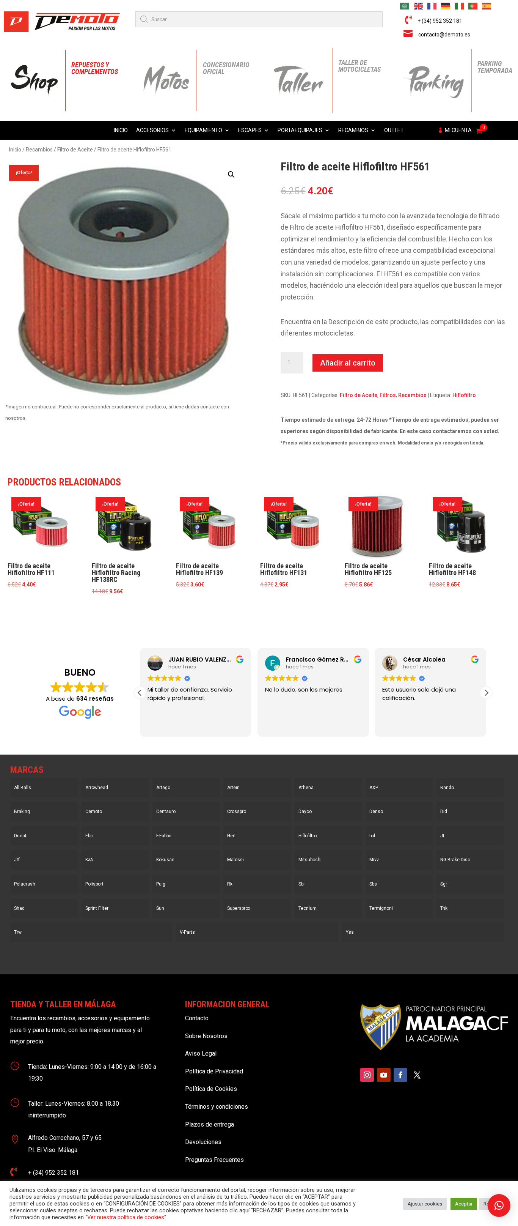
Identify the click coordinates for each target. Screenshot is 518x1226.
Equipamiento (203, 130)
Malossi (235, 859)
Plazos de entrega (209, 1124)
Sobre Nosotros (206, 1036)
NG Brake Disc (455, 859)
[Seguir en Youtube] (384, 1075)
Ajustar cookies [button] (425, 1204)
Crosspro (236, 811)
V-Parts (187, 932)
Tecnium (307, 908)
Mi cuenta (458, 130)
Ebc (89, 835)
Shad (19, 908)
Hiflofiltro (464, 395)
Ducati (21, 835)
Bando (447, 787)
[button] (231, 174)
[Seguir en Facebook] (400, 1075)
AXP (373, 787)
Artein (233, 787)
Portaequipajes (300, 130)
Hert (231, 835)
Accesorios (152, 130)
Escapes (250, 130)
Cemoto (93, 811)
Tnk (443, 908)
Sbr (301, 884)
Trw (18, 932)
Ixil (372, 835)
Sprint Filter (96, 908)
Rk (229, 884)
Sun (160, 908)
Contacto (197, 1018)
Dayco (305, 811)
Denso (376, 811)
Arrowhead (96, 787)
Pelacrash (24, 884)
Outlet (394, 130)
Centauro (166, 811)
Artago (163, 787)
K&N (89, 859)
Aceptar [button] (463, 1204)
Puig (160, 884)
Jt (442, 835)
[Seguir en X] (417, 1075)
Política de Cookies (211, 1088)
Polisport (94, 884)
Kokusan (165, 859)
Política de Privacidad (214, 1071)
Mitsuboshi (310, 859)
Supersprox (238, 908)
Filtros (388, 395)
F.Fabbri (163, 835)
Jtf (17, 859)
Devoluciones (203, 1142)
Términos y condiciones (216, 1106)
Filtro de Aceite (75, 150)
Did (443, 811)
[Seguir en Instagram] (367, 1075)
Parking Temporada (494, 67)
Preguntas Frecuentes (214, 1159)
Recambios (353, 130)
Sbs (373, 884)
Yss (350, 932)
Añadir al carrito (347, 362)
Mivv (374, 859)
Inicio (121, 130)
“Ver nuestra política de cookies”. (126, 1217)
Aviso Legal (201, 1053)
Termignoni (381, 908)
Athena (306, 787)
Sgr (443, 884)
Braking (22, 811)
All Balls (22, 787)
